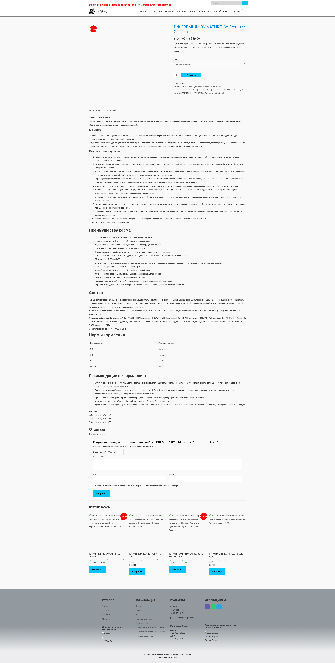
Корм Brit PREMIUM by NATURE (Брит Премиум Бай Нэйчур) (199, 93)
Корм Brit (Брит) (205, 90)
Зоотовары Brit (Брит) (189, 90)
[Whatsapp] (213, 606)
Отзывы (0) (110, 110)
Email (172, 474)
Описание (95, 110)
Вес (175, 59)
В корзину (191, 75)
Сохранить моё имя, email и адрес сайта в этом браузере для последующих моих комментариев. (138, 486)
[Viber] (207, 606)
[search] (226, 3)
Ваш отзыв (98, 457)
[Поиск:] (226, 3)
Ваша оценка (99, 452)
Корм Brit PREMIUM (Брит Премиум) (228, 90)
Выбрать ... (97, 569)
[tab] (95, 110)
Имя (95, 474)
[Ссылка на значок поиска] (245, 3)
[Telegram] (219, 606)
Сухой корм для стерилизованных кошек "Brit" (202, 86)
